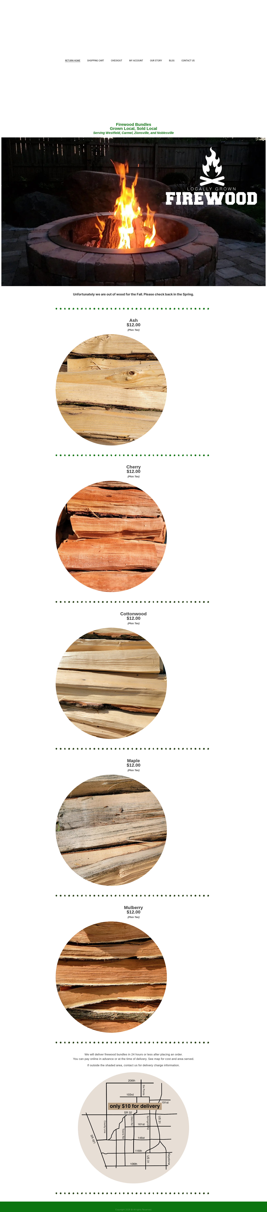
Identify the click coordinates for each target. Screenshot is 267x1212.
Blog (172, 60)
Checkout (116, 60)
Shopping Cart (95, 60)
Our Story (156, 60)
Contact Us (188, 60)
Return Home (72, 60)
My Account (136, 60)
